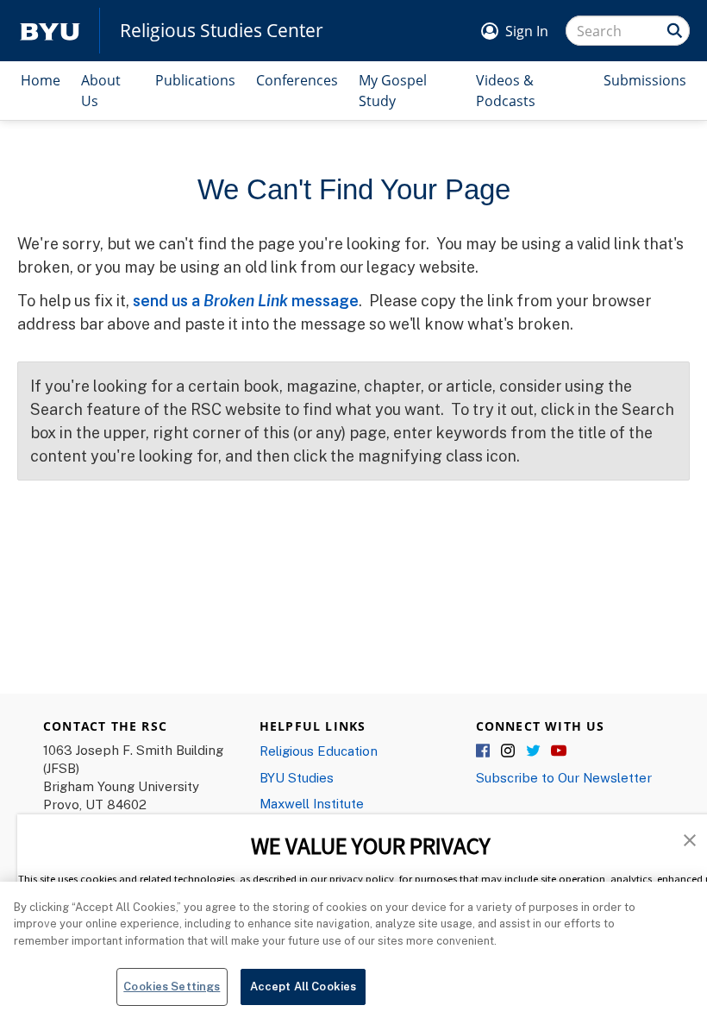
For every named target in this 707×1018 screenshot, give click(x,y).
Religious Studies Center (221, 31)
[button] (690, 838)
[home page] (50, 31)
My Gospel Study (393, 90)
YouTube (558, 751)
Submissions (645, 80)
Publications (195, 80)
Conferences (297, 80)
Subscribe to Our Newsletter (564, 777)
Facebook (483, 751)
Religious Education (319, 750)
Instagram (508, 751)
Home (40, 80)
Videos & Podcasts (505, 90)
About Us (101, 90)
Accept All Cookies (303, 986)
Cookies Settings (171, 986)
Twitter (533, 751)
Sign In (526, 31)
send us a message (246, 300)
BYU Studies (297, 777)
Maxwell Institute (312, 803)
